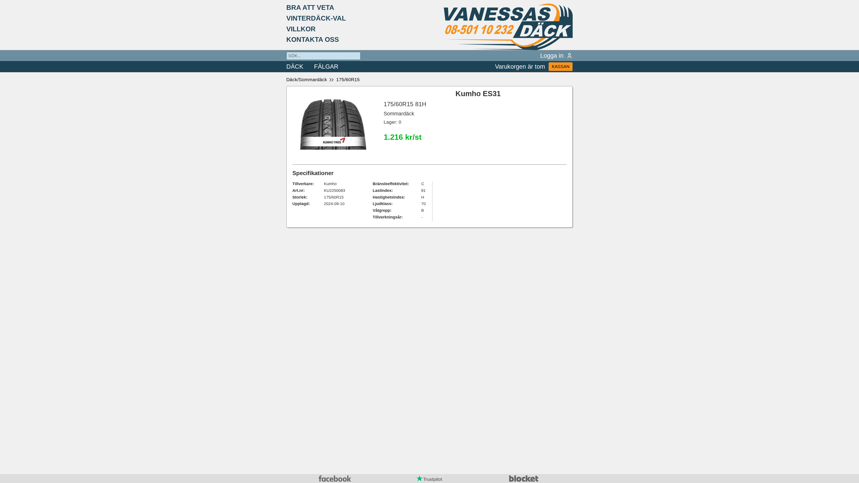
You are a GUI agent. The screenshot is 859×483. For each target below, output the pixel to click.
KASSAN (561, 66)
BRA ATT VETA (310, 7)
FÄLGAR (326, 66)
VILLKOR (301, 29)
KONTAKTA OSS (312, 39)
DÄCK (294, 66)
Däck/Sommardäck (306, 79)
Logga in (551, 55)
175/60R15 (348, 79)
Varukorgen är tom (520, 66)
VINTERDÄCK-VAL (316, 18)
